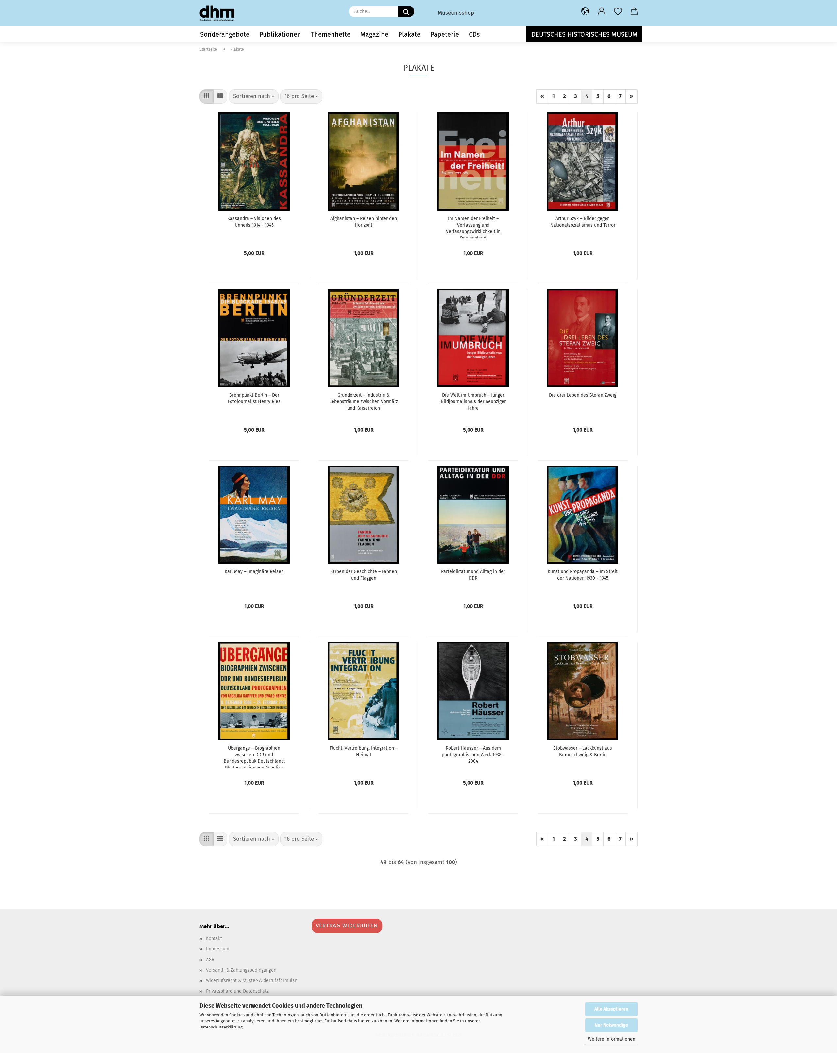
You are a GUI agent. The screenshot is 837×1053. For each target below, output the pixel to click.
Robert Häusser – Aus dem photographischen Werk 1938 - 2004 (473, 754)
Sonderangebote (224, 34)
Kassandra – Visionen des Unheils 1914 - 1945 (254, 222)
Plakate (409, 34)
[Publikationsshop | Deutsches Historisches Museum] (219, 13)
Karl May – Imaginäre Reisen (254, 571)
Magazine (374, 34)
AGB (210, 959)
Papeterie (444, 34)
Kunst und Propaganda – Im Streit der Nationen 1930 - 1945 (583, 575)
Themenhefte (330, 34)
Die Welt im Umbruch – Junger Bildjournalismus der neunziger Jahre (473, 401)
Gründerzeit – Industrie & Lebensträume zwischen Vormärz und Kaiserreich (363, 401)
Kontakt (214, 938)
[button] (585, 11)
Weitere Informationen (611, 1039)
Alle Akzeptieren (611, 1009)
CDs (474, 34)
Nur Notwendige (611, 1025)
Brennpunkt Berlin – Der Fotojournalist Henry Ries (254, 398)
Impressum (217, 949)
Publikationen (280, 34)
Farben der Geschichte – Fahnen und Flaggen (363, 575)
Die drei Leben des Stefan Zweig (582, 395)
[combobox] (254, 96)
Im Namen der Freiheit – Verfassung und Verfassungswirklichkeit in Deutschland (473, 227)
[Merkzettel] (618, 11)
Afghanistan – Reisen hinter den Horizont (363, 222)
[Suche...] (406, 11)
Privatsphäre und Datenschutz (237, 991)
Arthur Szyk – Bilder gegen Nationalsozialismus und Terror (582, 222)
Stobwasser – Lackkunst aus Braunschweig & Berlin (582, 751)
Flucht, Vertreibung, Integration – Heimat (364, 751)
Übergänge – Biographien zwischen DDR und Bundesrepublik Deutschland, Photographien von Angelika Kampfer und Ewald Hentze (254, 756)
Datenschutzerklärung (221, 1027)
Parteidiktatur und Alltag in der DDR (473, 575)
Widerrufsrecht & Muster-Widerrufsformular (251, 980)
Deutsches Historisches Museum (584, 34)
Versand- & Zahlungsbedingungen (241, 970)
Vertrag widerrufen (347, 925)
